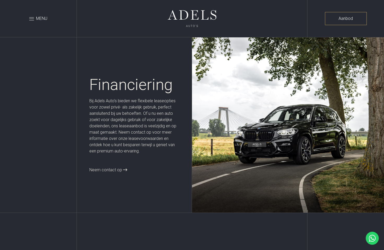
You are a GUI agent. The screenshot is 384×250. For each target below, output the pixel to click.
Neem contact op (106, 169)
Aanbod (346, 18)
